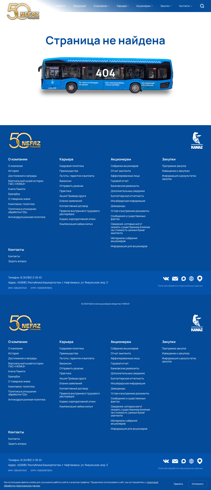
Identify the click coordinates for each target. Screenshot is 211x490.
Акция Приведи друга (73, 195)
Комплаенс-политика (21, 203)
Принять (178, 483)
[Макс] (183, 278)
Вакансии (65, 180)
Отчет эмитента (121, 170)
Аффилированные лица (125, 175)
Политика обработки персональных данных (180, 286)
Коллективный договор (74, 205)
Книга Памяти (16, 188)
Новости (60, 5)
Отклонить (198, 483)
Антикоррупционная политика (26, 216)
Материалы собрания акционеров (124, 240)
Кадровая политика (72, 165)
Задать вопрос (17, 261)
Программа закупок (174, 165)
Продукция (79, 5)
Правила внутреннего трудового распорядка (80, 212)
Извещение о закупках (176, 170)
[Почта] (175, 279)
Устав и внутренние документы (130, 210)
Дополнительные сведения (128, 190)
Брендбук (14, 193)
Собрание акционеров (124, 165)
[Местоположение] (200, 279)
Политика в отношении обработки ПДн (22, 210)
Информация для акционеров (129, 246)
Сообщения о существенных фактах (128, 217)
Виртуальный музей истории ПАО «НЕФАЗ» (25, 182)
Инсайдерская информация (128, 200)
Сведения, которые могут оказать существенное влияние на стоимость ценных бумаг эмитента (130, 228)
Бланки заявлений (71, 200)
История (13, 170)
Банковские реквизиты (125, 185)
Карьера (122, 5)
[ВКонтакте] (166, 278)
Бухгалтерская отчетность (127, 195)
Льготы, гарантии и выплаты (77, 175)
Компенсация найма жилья (76, 223)
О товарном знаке (19, 198)
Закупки (164, 5)
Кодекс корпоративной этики (77, 218)
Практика (65, 190)
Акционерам (143, 5)
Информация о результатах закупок (179, 177)
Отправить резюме (71, 185)
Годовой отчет (120, 180)
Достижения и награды (22, 175)
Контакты (184, 5)
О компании (100, 5)
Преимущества (69, 170)
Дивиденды (118, 205)
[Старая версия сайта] (191, 278)
